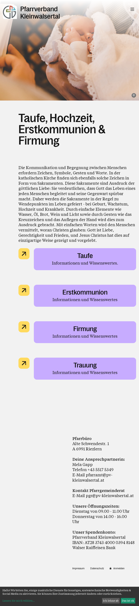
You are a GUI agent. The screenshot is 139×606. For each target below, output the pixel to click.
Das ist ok (128, 600)
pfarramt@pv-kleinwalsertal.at (92, 477)
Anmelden (119, 568)
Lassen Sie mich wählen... (19, 600)
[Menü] (132, 9)
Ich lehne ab (111, 600)
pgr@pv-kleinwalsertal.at (110, 495)
